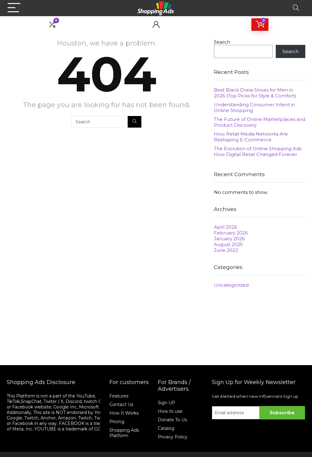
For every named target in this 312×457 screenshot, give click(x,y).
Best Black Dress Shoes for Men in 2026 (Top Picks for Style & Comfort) (255, 93)
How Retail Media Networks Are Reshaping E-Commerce (251, 137)
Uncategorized (231, 285)
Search (222, 42)
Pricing (116, 421)
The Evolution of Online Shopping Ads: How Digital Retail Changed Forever (258, 151)
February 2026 (231, 233)
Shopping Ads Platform (124, 432)
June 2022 (226, 250)
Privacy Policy (172, 437)
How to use (170, 411)
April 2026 (225, 227)
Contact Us (121, 404)
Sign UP (166, 402)
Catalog (166, 428)
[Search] (296, 8)
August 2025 (228, 244)
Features (118, 396)
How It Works (124, 413)
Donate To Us (172, 420)
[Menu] (14, 8)
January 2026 (229, 238)
